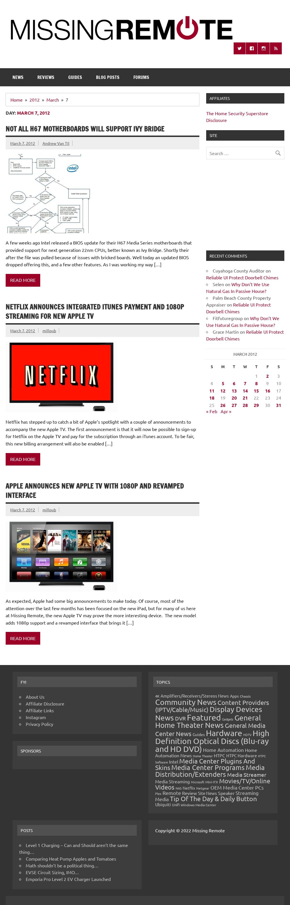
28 (245, 405)
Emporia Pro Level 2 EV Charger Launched (68, 879)
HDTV (247, 734)
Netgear (202, 788)
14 (245, 391)
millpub (49, 330)
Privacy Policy (39, 724)
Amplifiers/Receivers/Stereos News (195, 695)
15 (256, 391)
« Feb (211, 411)
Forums (141, 77)
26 (222, 405)
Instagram (36, 717)
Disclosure (216, 120)
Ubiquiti (163, 804)
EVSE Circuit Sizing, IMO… (52, 872)
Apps (234, 695)
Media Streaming (172, 781)
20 (234, 398)
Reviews (45, 77)
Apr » (226, 411)
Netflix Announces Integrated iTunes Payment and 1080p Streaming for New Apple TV (95, 311)
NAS (179, 788)
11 (211, 391)
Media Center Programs (208, 767)
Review (189, 793)
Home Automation (223, 750)
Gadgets (227, 719)
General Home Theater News (208, 721)
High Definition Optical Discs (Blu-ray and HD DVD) (212, 741)
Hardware (224, 733)
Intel (173, 761)
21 (245, 398)
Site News (207, 793)
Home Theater (203, 756)
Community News (185, 702)
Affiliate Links (40, 710)
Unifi (176, 804)
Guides (75, 77)
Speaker (226, 793)
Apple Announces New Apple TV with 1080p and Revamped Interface (95, 490)
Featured (204, 717)
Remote (172, 793)
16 (267, 391)
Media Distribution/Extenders (210, 770)
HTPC (219, 755)
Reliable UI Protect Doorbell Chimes (242, 277)
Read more (23, 280)
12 (222, 391)
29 (256, 405)
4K (157, 696)
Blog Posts (108, 77)
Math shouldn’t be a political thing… (62, 865)
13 (234, 391)
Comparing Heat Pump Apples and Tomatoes (71, 858)
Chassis (245, 696)
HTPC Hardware (241, 755)
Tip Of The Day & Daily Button (213, 798)
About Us (35, 697)
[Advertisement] (245, 208)
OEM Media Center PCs (237, 787)
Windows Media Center (198, 805)
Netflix (189, 787)
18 (211, 398)
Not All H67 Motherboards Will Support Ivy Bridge (85, 129)
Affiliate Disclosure (45, 703)
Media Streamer (246, 774)
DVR (180, 718)
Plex (158, 793)
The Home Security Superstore (237, 113)
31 (278, 405)
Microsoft (197, 782)
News (18, 77)
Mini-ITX (211, 782)
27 (234, 405)
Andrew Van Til (55, 143)
